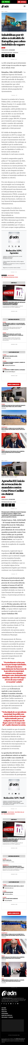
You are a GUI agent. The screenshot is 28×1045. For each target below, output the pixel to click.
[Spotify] (11, 1004)
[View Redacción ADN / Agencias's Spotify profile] (19, 246)
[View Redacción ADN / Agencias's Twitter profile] (12, 246)
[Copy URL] (13, 55)
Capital (4, 332)
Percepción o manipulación (10, 356)
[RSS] (8, 1004)
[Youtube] (18, 1004)
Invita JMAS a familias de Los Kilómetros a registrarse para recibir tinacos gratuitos (13, 429)
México (3, 450)
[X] (9, 55)
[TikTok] (13, 1004)
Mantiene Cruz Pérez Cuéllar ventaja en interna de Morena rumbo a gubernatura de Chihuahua (14, 303)
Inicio (2, 11)
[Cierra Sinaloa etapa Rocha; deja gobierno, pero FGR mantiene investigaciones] (14, 440)
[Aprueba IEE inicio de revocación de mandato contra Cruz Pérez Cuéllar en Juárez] (14, 394)
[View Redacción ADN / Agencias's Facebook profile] (9, 246)
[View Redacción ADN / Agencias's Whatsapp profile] (15, 246)
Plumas (4, 354)
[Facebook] (6, 55)
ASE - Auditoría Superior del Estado (9, 277)
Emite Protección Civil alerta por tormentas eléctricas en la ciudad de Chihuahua (13, 335)
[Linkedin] (6, 1004)
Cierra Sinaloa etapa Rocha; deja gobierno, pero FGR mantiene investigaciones (12, 452)
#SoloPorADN (10, 275)
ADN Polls (5, 301)
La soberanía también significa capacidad (14, 369)
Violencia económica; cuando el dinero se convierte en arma (14, 363)
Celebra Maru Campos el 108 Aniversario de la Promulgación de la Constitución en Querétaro (14, 324)
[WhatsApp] (2, 55)
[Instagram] (4, 1004)
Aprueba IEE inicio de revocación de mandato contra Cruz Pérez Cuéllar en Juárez (13, 406)
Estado (6, 11)
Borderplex (4, 427)
